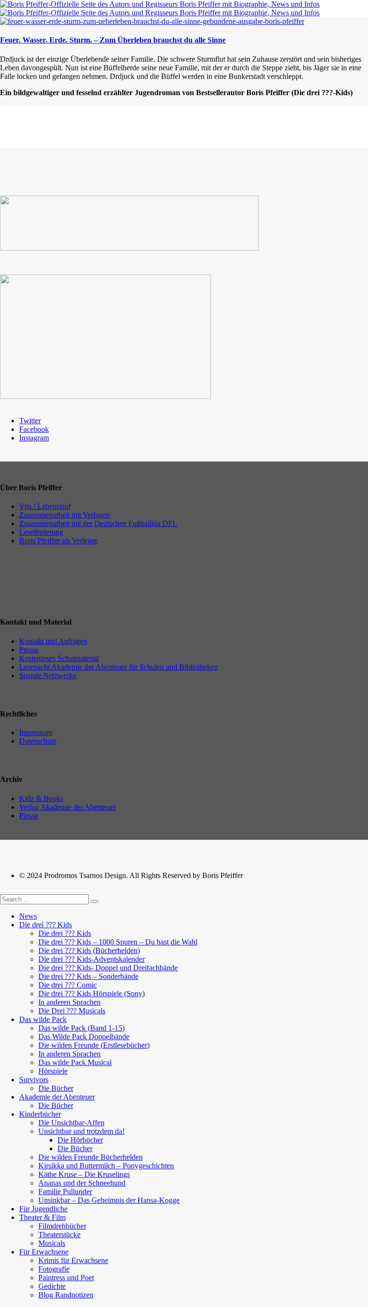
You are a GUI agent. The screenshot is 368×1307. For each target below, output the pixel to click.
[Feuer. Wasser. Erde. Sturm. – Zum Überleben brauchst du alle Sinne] (152, 21)
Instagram (34, 438)
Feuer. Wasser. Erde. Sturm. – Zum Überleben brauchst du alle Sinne (113, 40)
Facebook (34, 429)
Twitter (30, 421)
